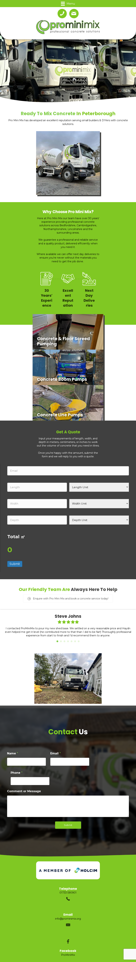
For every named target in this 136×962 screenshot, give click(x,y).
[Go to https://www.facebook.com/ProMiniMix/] (68, 945)
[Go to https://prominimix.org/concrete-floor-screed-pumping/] (68, 332)
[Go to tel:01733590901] (68, 892)
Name (12, 750)
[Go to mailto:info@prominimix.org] (68, 918)
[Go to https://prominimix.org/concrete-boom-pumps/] (68, 367)
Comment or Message (24, 787)
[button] (68, 598)
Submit (15, 564)
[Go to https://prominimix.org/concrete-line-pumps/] (68, 403)
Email (55, 750)
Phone (16, 769)
